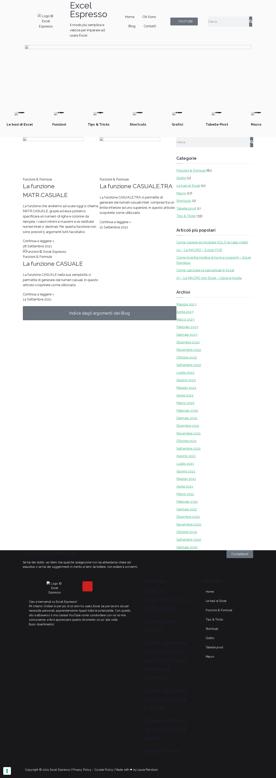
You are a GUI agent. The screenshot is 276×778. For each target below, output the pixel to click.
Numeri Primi (161, 751)
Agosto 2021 (186, 456)
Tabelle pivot (186, 208)
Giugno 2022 (186, 380)
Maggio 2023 (186, 304)
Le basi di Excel (20, 124)
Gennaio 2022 (186, 418)
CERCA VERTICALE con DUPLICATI (166, 600)
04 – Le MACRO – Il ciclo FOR (199, 250)
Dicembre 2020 (188, 517)
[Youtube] (87, 586)
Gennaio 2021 (186, 509)
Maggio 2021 (186, 479)
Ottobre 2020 (186, 532)
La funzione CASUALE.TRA (136, 186)
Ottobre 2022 (186, 357)
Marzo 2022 (185, 403)
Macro (256, 124)
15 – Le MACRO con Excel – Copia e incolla (209, 278)
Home (129, 17)
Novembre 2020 (188, 524)
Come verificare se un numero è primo (165, 729)
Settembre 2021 (188, 448)
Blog (132, 26)
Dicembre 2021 (187, 426)
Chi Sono (149, 17)
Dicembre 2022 (188, 342)
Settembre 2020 (188, 540)
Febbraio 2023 (187, 327)
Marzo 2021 (185, 494)
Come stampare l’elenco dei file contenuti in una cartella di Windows (165, 660)
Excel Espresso (88, 9)
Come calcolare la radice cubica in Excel (165, 699)
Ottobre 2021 (186, 441)
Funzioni (59, 124)
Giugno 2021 (185, 471)
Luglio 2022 (185, 373)
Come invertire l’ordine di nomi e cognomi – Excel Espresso (213, 260)
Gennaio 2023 (186, 335)
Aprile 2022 (185, 395)
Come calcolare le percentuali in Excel (205, 270)
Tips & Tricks (99, 124)
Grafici (177, 124)
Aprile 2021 (184, 486)
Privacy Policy (82, 769)
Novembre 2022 (188, 350)
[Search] (250, 22)
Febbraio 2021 (187, 502)
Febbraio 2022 (187, 411)
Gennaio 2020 (187, 547)
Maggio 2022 (186, 388)
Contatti (150, 26)
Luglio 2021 (185, 464)
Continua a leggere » (38, 241)
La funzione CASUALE (53, 263)
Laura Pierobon (148, 769)
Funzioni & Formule (190, 170)
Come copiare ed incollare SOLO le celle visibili (212, 242)
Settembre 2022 (188, 365)
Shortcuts (138, 124)
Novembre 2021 (188, 433)
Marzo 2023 (185, 319)
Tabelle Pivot (217, 124)
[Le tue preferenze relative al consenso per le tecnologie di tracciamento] (7, 771)
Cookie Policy (104, 769)
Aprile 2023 (185, 312)
